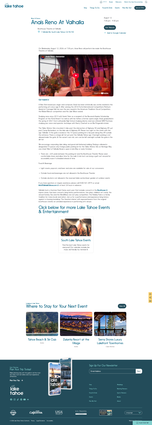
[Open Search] (146, 2)
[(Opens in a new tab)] (11, 399)
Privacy (33, 420)
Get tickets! (43, 100)
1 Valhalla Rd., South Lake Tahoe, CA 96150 (57, 32)
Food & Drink (107, 8)
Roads (111, 2)
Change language (129, 415)
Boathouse (101, 190)
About (119, 401)
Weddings (120, 384)
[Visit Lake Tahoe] (14, 5)
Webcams (118, 2)
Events (117, 8)
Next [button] (139, 371)
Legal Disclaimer (40, 420)
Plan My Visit (127, 8)
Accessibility (50, 420)
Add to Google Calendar (116, 33)
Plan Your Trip (15, 380)
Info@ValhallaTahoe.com (48, 185)
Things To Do (95, 8)
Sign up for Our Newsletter (103, 365)
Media (119, 397)
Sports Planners (121, 393)
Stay (85, 8)
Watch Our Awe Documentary (133, 2)
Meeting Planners (122, 388)
